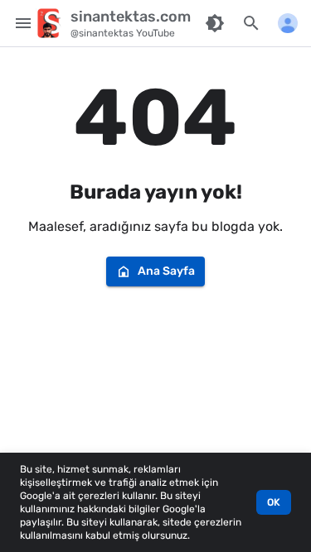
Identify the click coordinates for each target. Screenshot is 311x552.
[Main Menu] (23, 23)
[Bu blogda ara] (251, 23)
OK (273, 502)
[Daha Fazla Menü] (287, 23)
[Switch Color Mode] (214, 23)
